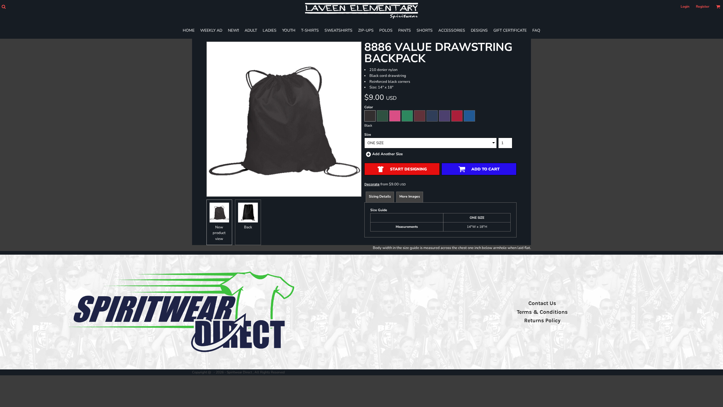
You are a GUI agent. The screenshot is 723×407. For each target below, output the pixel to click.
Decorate (372, 184)
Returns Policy (542, 320)
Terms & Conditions (542, 312)
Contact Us (542, 303)
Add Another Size (387, 154)
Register (702, 6)
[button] (3, 7)
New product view (219, 233)
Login (685, 6)
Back (248, 227)
